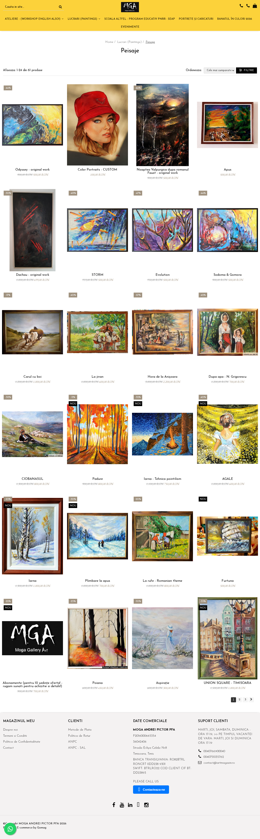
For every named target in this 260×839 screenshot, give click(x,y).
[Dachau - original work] (32, 230)
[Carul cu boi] (32, 332)
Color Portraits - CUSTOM (97, 169)
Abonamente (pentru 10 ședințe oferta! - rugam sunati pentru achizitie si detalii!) (32, 684)
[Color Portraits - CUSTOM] (97, 125)
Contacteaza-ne (154, 789)
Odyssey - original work (32, 169)
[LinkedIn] (130, 805)
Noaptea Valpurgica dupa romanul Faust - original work (162, 171)
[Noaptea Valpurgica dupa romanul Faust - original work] (162, 125)
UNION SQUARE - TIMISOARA (227, 683)
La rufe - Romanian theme (162, 581)
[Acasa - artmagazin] (130, 7)
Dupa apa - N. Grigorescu (227, 376)
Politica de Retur (79, 735)
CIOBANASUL (32, 479)
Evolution (163, 275)
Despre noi (10, 729)
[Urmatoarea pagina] (251, 699)
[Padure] (97, 434)
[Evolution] (162, 230)
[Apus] (227, 125)
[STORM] (97, 230)
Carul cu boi (32, 376)
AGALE (227, 479)
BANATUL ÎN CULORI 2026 (234, 19)
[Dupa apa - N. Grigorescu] (227, 332)
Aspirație (162, 683)
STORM (97, 275)
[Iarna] (32, 536)
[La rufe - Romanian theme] (162, 536)
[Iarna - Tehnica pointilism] (162, 434)
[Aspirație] (162, 638)
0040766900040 (214, 751)
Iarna (32, 581)
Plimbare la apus (97, 581)
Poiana (97, 683)
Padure (97, 479)
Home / (110, 42)
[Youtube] (122, 805)
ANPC (72, 741)
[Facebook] (113, 805)
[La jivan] (97, 332)
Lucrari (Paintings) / (131, 42)
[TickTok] (138, 805)
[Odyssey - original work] (32, 125)
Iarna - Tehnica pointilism (162, 479)
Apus (227, 169)
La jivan (97, 376)
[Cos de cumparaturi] (255, 6)
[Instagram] (146, 805)
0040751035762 (213, 757)
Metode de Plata (79, 729)
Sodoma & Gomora (227, 275)
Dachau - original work (32, 275)
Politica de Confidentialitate (21, 741)
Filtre (248, 70)
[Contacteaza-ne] (241, 6)
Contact (8, 747)
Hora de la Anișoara (162, 376)
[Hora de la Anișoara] (162, 332)
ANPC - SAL (77, 747)
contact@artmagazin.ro (219, 762)
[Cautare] (60, 7)
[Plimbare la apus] (97, 536)
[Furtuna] (227, 536)
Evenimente (130, 27)
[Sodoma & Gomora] (227, 230)
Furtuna (228, 581)
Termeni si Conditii (15, 735)
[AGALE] (227, 434)
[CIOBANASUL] (32, 434)
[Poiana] (97, 638)
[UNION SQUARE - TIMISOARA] (227, 638)
